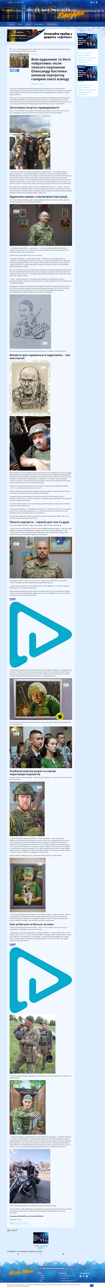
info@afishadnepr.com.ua (68, 1280)
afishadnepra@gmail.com (68, 1275)
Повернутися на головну (20, 1223)
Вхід (22, 2)
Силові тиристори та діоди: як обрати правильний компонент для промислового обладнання (87, 57)
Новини (14, 49)
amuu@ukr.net (65, 1278)
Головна (10, 2)
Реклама (17, 2)
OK (96, 1268)
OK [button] (91, 1285)
